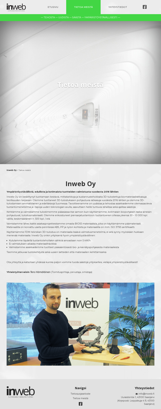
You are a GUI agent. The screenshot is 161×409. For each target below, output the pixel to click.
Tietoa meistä (83, 7)
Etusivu (53, 7)
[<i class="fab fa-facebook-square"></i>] (145, 7)
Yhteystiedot (117, 7)
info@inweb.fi (146, 393)
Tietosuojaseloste (80, 393)
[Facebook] (80, 404)
